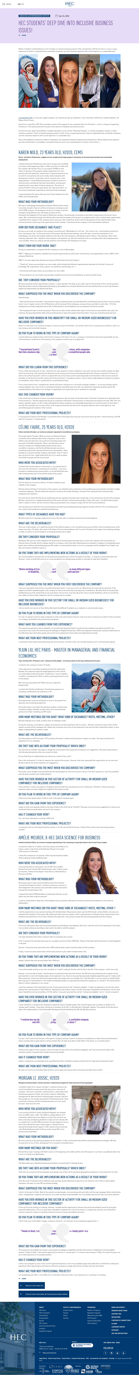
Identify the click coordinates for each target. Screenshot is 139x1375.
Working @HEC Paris (119, 1310)
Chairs (65, 1315)
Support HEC (116, 1314)
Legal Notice (43, 1358)
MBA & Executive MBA (94, 1315)
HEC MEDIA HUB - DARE (111, 1342)
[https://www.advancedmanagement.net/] (105, 1367)
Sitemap (111, 1358)
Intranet (115, 1330)
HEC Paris (42, 1310)
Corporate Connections (121, 1320)
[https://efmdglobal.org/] (98, 1371)
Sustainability (43, 1318)
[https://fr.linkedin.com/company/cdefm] (44, 1371)
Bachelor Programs (93, 1313)
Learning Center (118, 1327)
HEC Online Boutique (119, 1333)
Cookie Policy (66, 1358)
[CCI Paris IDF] (82, 1344)
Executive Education (94, 1320)
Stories (41, 1320)
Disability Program (45, 1331)
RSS (87, 1358)
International (43, 1315)
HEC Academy (92, 1323)
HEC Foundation (44, 1313)
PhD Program (92, 1318)
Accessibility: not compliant (99, 1358)
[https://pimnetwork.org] (68, 1367)
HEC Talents (43, 1323)
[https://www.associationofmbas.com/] (72, 1371)
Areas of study (68, 1310)
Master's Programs (93, 1310)
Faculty (65, 1313)
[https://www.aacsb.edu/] (87, 1371)
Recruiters (116, 1317)
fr (23, 4)
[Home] (69, 3)
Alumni (114, 1323)
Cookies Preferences (78, 1358)
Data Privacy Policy (54, 1358)
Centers (66, 1318)
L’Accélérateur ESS (25, 117)
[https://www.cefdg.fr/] (57, 1371)
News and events (118, 1307)
